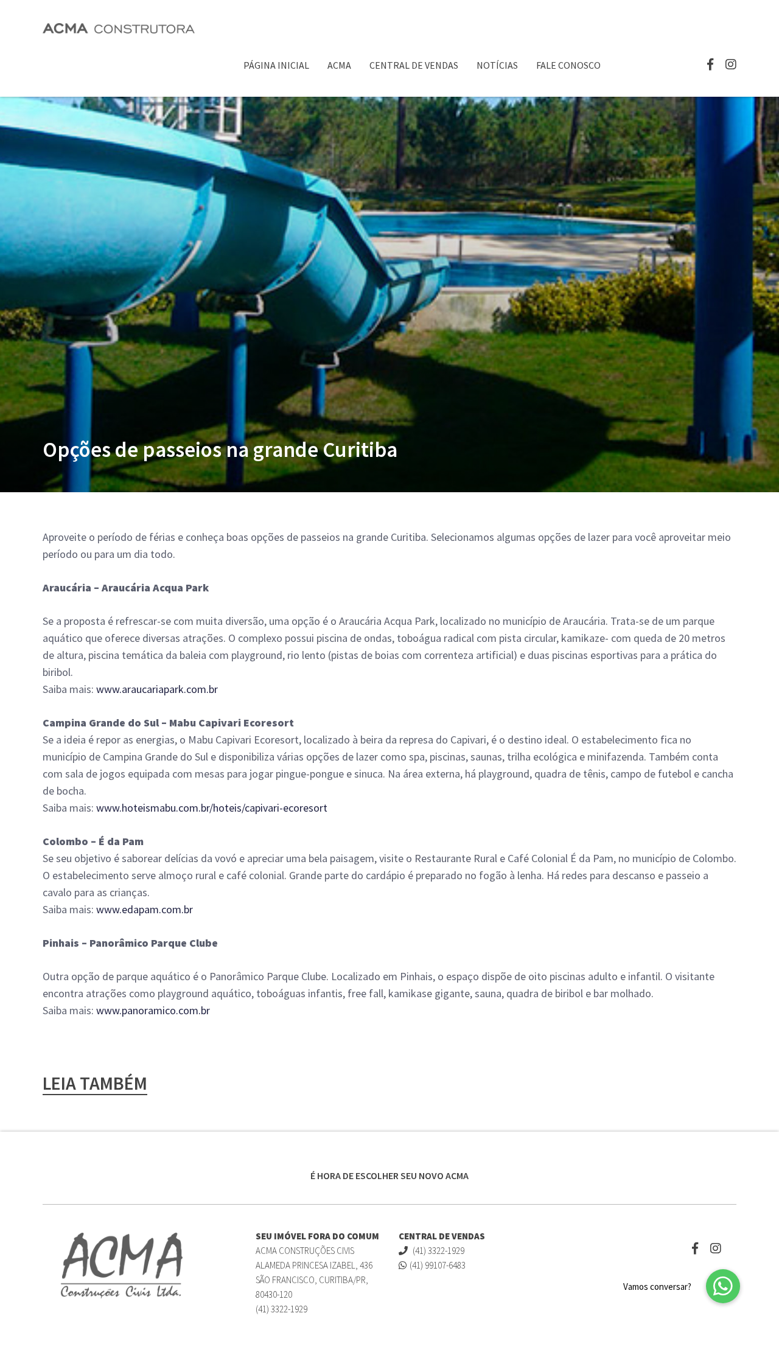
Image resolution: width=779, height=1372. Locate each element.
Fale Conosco (568, 65)
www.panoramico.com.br (153, 1010)
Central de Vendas (413, 65)
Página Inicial (276, 65)
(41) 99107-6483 (438, 1265)
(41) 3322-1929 (437, 1250)
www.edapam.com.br (144, 909)
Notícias (497, 65)
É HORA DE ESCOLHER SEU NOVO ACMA (389, 1175)
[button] (723, 1286)
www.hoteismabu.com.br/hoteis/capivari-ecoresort (211, 808)
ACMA (339, 65)
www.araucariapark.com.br (157, 689)
